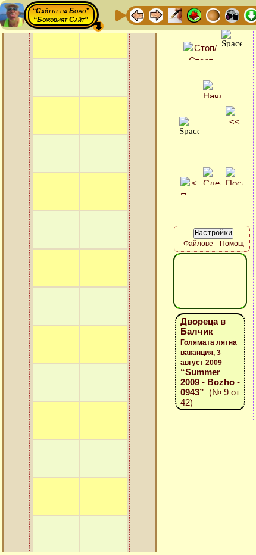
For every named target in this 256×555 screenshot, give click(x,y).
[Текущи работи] (213, 15)
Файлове (198, 243)
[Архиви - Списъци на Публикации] (175, 15)
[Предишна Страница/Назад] (137, 15)
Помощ (232, 243)
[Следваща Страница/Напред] (156, 15)
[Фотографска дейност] (232, 15)
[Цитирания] (194, 15)
